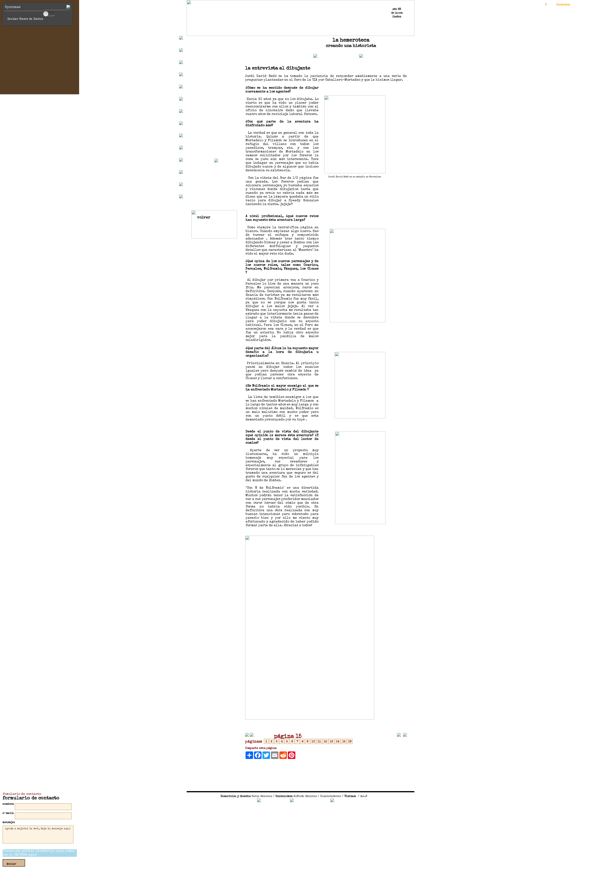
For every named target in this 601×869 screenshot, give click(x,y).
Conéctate (563, 5)
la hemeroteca (351, 40)
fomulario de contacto (22, 794)
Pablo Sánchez (262, 796)
